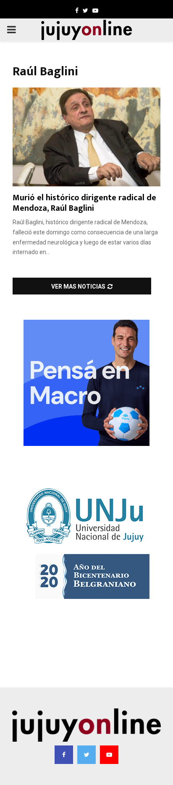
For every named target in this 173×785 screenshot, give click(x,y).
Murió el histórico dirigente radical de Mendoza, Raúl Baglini (84, 203)
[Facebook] (64, 754)
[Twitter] (86, 754)
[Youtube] (109, 754)
